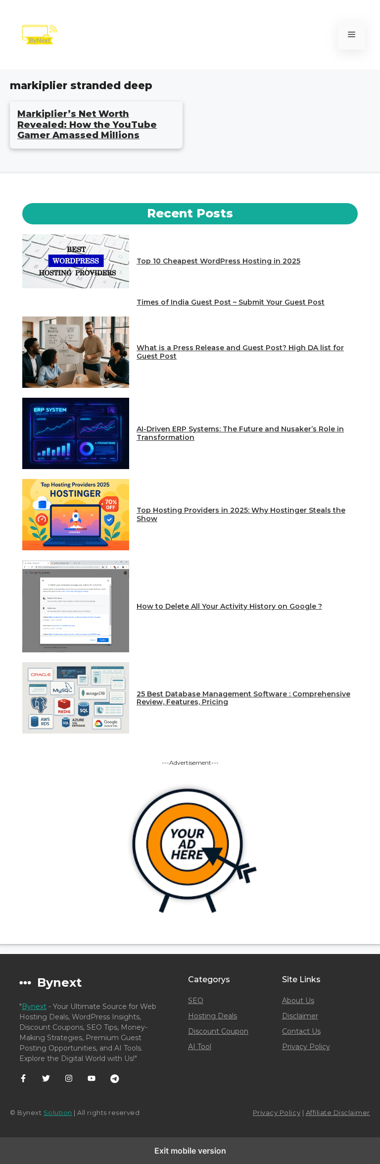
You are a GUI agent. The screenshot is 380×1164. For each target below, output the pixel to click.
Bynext (34, 1006)
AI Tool (199, 1046)
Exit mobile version (190, 1151)
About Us (298, 1000)
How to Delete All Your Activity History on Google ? (229, 606)
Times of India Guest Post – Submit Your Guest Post (231, 302)
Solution (58, 1112)
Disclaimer (300, 1015)
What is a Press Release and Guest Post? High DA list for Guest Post (240, 352)
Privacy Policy (306, 1046)
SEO (195, 1000)
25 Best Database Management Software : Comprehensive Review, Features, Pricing (243, 698)
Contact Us (301, 1031)
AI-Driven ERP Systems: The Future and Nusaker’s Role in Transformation (240, 433)
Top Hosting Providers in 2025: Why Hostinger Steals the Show (241, 514)
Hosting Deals (212, 1015)
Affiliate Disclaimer (338, 1112)
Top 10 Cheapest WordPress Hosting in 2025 (218, 261)
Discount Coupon (218, 1031)
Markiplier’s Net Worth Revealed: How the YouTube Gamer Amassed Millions (87, 124)
